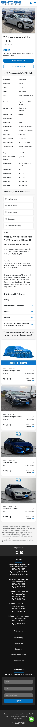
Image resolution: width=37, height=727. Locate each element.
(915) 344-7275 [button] (20, 624)
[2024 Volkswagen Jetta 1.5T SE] (18, 352)
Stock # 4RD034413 (9, 368)
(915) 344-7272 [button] (20, 587)
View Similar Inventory (19, 66)
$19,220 (7, 425)
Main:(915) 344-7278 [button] (20, 572)
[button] (31, 3)
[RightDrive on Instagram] (20, 552)
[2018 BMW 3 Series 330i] (18, 490)
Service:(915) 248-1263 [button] (20, 575)
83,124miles (29, 511)
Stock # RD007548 (8, 414)
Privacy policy (18, 638)
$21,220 (7, 379)
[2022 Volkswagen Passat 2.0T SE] (18, 398)
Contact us (18, 649)
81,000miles (29, 465)
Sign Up (18, 701)
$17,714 (7, 517)
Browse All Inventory (18, 60)
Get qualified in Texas (18, 655)
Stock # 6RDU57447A (9, 506)
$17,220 (7, 471)
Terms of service (18, 660)
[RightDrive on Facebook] (16, 552)
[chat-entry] (31, 719)
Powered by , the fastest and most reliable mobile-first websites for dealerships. (18, 716)
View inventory (18, 643)
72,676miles (29, 419)
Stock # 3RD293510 (9, 460)
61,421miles (29, 373)
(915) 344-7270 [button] (20, 611)
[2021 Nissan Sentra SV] (18, 444)
